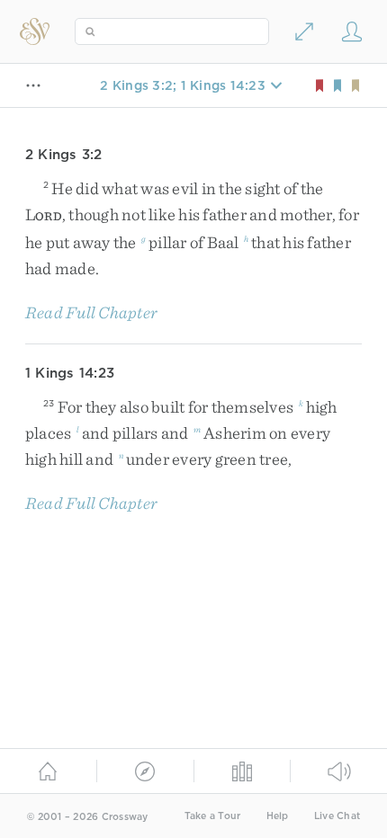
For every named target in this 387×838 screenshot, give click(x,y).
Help (277, 816)
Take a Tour (212, 816)
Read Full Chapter (91, 312)
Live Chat (337, 816)
